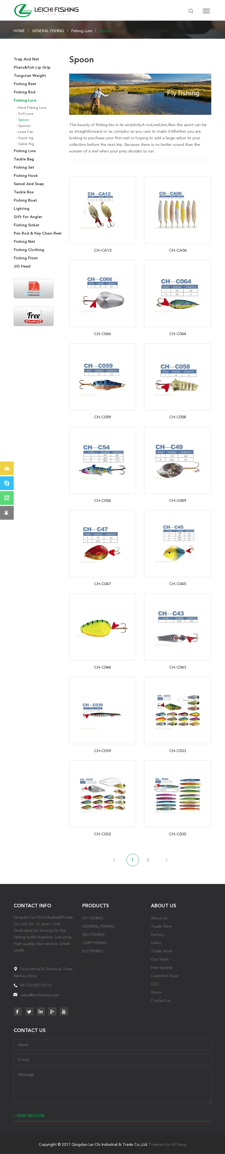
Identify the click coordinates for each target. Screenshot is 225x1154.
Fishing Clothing (29, 250)
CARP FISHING (94, 943)
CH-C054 (102, 500)
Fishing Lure (81, 31)
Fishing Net (24, 241)
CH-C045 (177, 583)
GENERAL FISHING (48, 31)
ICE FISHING (92, 951)
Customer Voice (165, 976)
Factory (157, 934)
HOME (19, 31)
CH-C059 (102, 417)
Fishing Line (25, 151)
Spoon (105, 31)
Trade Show (161, 951)
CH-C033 (177, 750)
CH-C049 (177, 500)
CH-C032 (102, 834)
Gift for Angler (28, 217)
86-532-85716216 (36, 985)
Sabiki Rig (26, 144)
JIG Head (22, 266)
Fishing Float (26, 258)
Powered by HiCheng (167, 1144)
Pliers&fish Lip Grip (32, 67)
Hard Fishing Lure (32, 107)
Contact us (160, 1000)
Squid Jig (25, 138)
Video (156, 943)
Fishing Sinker (27, 225)
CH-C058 (177, 417)
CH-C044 (102, 667)
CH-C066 (102, 333)
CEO (155, 984)
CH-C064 (177, 333)
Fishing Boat (25, 200)
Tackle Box (24, 192)
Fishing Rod (24, 92)
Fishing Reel (25, 84)
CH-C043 (177, 667)
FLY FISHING (92, 918)
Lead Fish (25, 132)
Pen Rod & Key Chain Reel (37, 233)
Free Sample (162, 967)
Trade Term (161, 926)
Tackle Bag (24, 159)
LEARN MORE (102, 209)
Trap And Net (26, 59)
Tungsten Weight (30, 75)
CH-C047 (102, 583)
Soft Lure (25, 114)
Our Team (159, 959)
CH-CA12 (102, 250)
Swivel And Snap (29, 184)
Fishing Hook (26, 175)
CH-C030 (177, 834)
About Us (159, 918)
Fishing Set (24, 167)
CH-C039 (102, 750)
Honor (156, 992)
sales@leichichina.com (40, 995)
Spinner (24, 126)
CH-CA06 (178, 250)
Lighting (21, 208)
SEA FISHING (93, 934)
